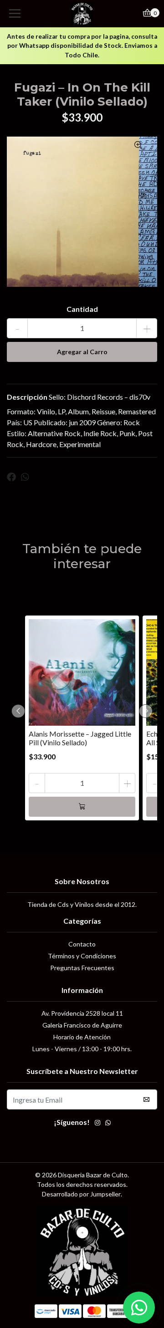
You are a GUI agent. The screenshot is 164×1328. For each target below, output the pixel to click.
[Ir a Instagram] (97, 1124)
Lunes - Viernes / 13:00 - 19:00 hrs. (82, 1049)
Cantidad (82, 309)
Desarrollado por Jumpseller (81, 1194)
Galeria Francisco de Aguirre (82, 1025)
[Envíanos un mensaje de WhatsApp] (139, 1307)
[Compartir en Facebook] (11, 477)
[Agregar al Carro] (82, 807)
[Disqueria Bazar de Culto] (82, 13)
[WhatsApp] (108, 1124)
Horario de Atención (82, 1037)
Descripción (27, 396)
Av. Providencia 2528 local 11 (82, 1013)
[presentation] (18, 711)
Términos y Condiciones (82, 956)
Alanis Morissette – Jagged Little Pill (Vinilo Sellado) (80, 738)
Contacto (82, 944)
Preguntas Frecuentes (82, 968)
